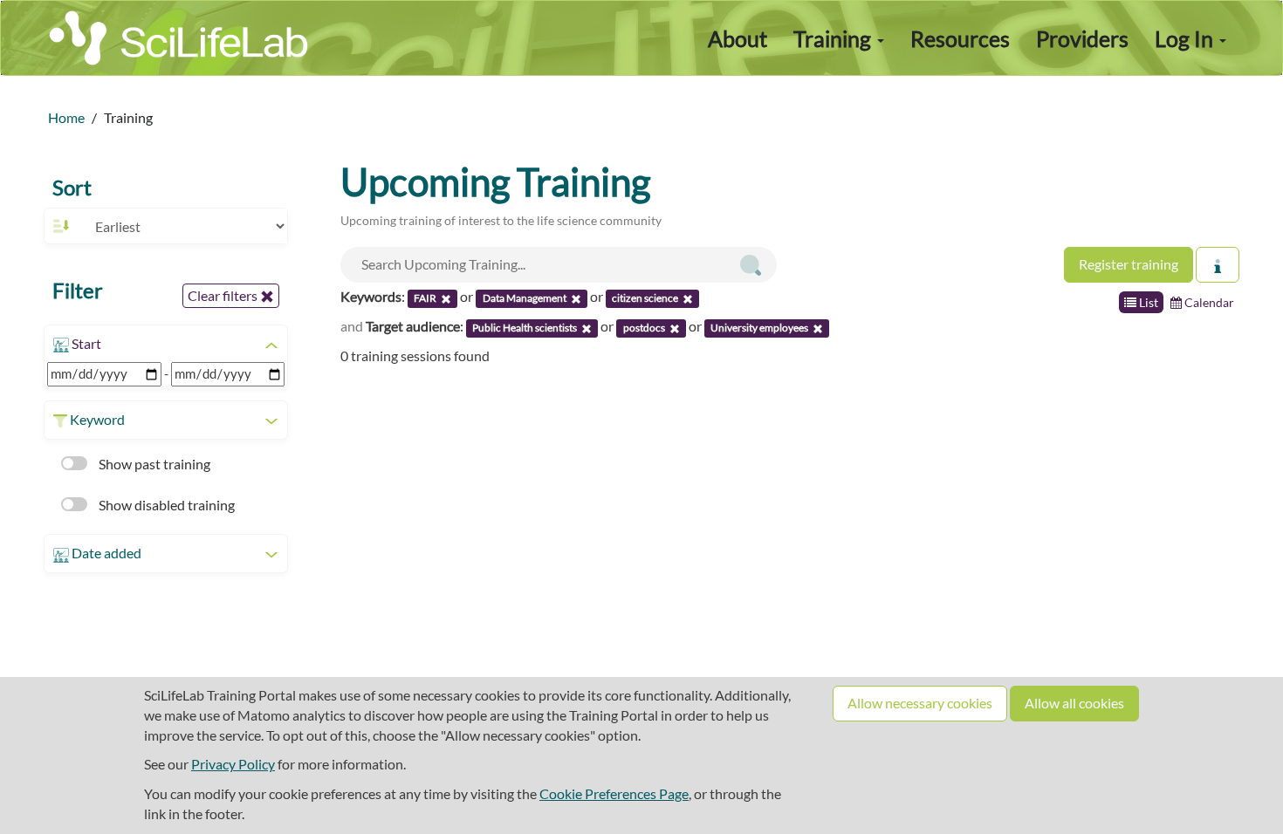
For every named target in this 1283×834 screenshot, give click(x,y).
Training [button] (834, 38)
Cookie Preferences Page (614, 793)
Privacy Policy (233, 763)
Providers (1082, 38)
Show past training (153, 463)
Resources (960, 38)
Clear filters (224, 295)
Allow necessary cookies (919, 702)
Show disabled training (165, 504)
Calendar (1208, 302)
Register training (1128, 264)
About (737, 38)
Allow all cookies (1074, 702)
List (1147, 302)
